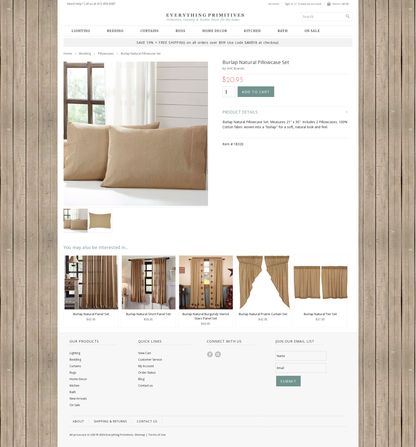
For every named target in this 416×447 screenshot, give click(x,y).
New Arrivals (78, 398)
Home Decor (214, 31)
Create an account (309, 4)
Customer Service (150, 360)
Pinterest (218, 354)
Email (280, 368)
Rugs (180, 31)
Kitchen (252, 31)
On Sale (312, 31)
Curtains (149, 31)
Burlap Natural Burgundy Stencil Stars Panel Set (205, 316)
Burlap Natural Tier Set (320, 314)
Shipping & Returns (110, 421)
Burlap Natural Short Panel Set (148, 314)
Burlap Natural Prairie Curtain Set (263, 314)
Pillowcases (106, 53)
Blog (141, 379)
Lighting (81, 31)
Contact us (145, 385)
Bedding (115, 31)
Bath (283, 31)
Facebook (210, 354)
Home (68, 53)
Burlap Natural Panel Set (91, 314)
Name (281, 356)
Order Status (147, 372)
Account (273, 4)
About (78, 421)
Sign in (289, 4)
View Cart (144, 353)
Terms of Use (157, 434)
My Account (146, 366)
